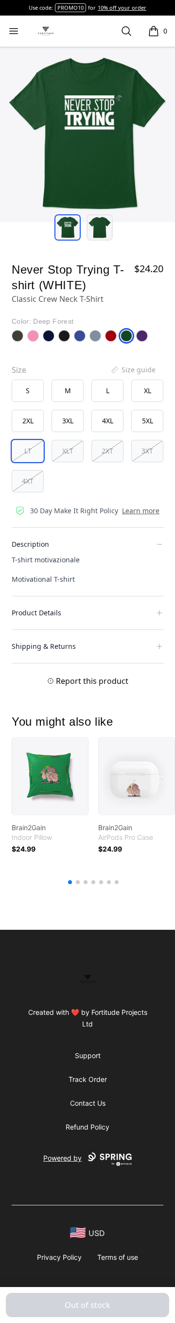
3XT (147, 450)
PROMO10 (70, 7)
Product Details (36, 612)
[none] (133, 370)
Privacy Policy (59, 1257)
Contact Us (87, 1103)
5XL (147, 420)
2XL (28, 420)
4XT (28, 481)
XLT (67, 450)
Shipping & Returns (44, 646)
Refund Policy (87, 1127)
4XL (107, 420)
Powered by (62, 1158)
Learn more (140, 510)
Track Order (88, 1079)
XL (147, 390)
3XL (67, 420)
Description (30, 544)
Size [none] (19, 370)
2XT (107, 450)
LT (28, 450)
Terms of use (117, 1257)
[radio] (28, 391)
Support (88, 1055)
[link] (50, 776)
